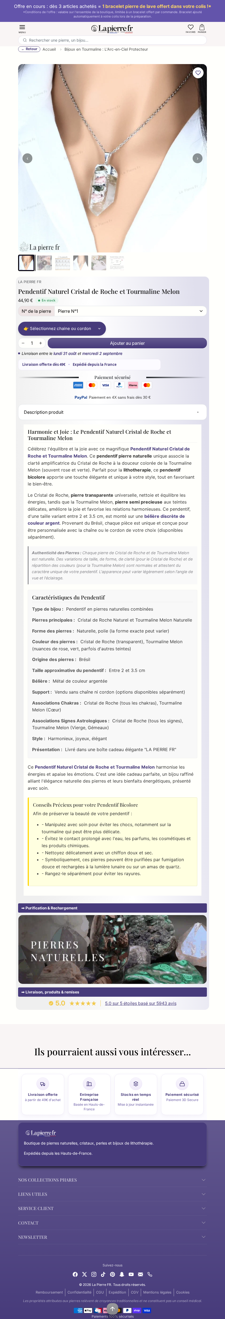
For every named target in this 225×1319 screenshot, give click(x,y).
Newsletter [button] (32, 1237)
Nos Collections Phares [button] (47, 1180)
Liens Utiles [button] (32, 1194)
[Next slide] (205, 1061)
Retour (31, 49)
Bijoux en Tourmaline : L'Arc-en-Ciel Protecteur (106, 49)
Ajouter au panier (127, 343)
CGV (135, 1292)
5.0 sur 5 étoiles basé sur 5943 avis (140, 1003)
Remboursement (49, 1292)
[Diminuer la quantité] (23, 343)
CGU (100, 1292)
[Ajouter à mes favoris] (198, 72)
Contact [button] (28, 1223)
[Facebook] (75, 1274)
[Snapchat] (121, 1274)
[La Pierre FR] (112, 28)
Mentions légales (157, 1292)
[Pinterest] (112, 1274)
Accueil (49, 49)
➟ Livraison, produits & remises (50, 992)
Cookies (183, 1292)
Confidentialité (79, 1292)
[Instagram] (94, 1274)
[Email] (140, 1274)
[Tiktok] (103, 1274)
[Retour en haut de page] (112, 1309)
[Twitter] (84, 1274)
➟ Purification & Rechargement (49, 908)
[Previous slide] (19, 1061)
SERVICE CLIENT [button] (36, 1208)
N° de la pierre (36, 311)
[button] (22, 29)
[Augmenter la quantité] (41, 343)
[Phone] (149, 1274)
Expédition (117, 1292)
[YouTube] (131, 1274)
